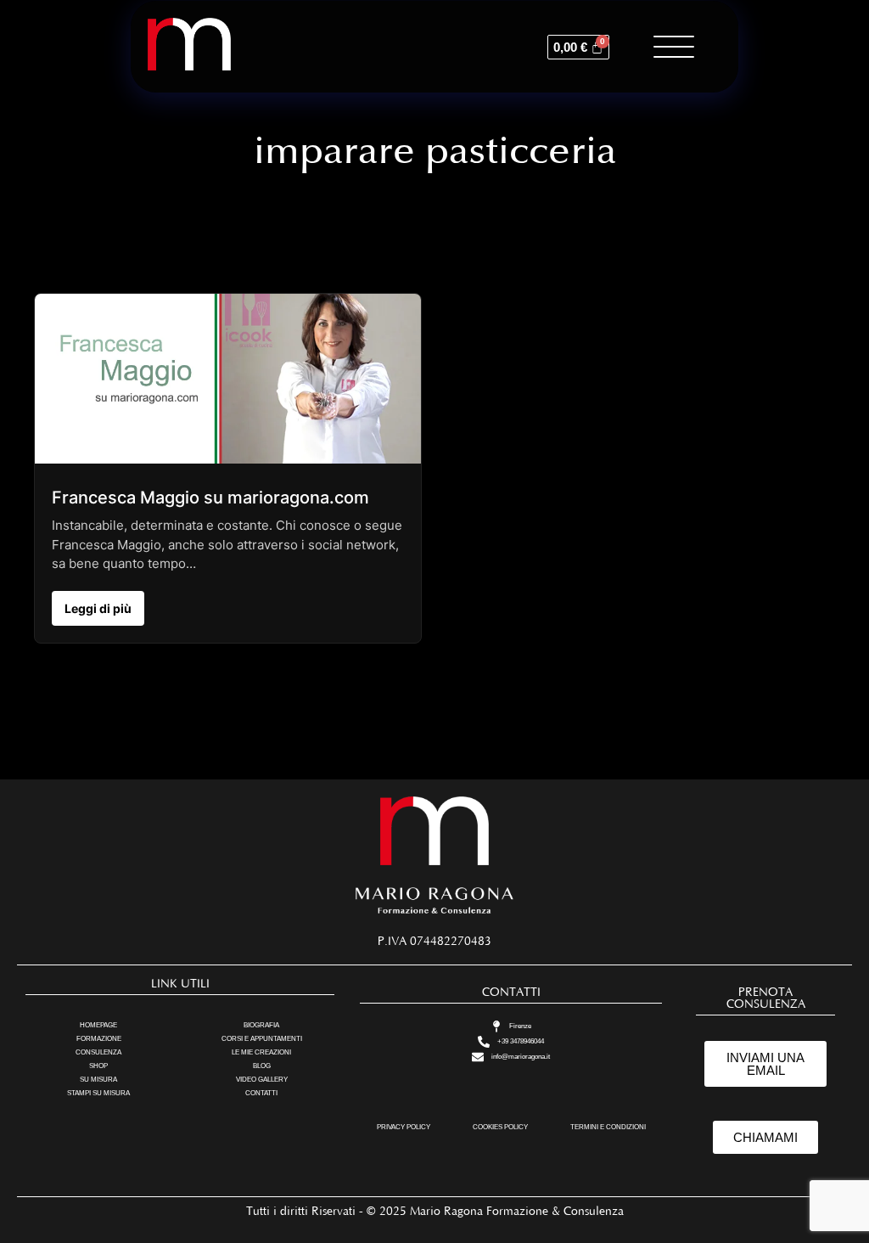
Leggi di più (98, 608)
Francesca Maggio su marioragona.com (210, 497)
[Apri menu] (673, 47)
